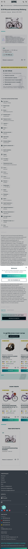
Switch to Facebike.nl (14, 275)
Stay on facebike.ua (14, 280)
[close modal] (26, 267)
